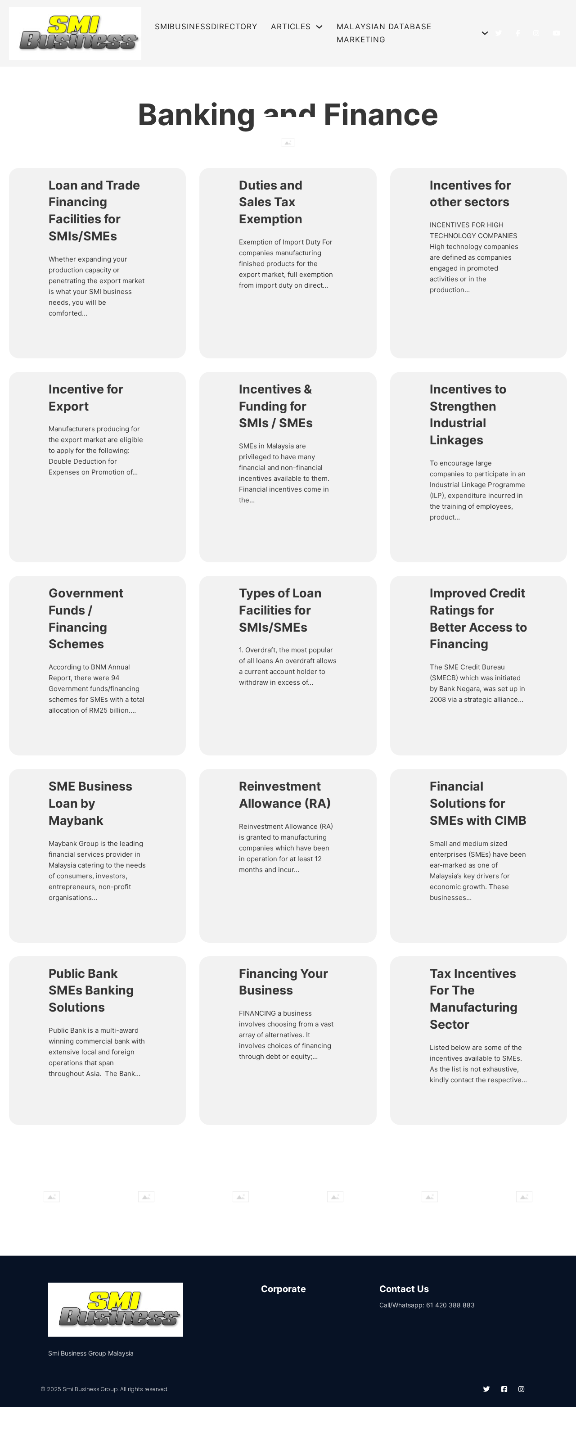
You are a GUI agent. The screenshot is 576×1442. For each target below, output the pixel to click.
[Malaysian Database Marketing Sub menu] (485, 33)
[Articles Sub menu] (319, 27)
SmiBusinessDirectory (206, 26)
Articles (291, 26)
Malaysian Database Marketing (384, 33)
